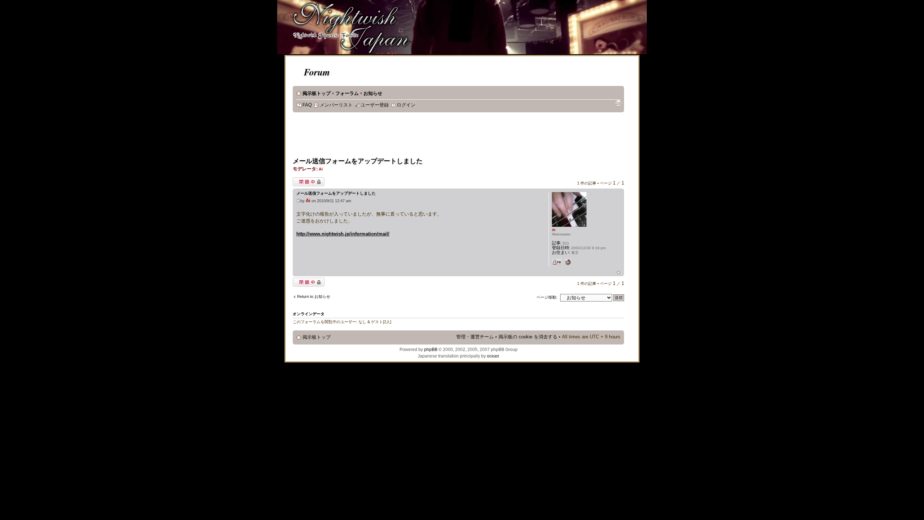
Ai (321, 169)
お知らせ (372, 93)
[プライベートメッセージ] (557, 262)
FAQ (307, 105)
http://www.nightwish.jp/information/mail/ (342, 234)
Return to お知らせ (313, 296)
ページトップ (618, 272)
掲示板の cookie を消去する (527, 336)
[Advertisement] (424, 136)
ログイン (406, 105)
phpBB (430, 349)
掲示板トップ (316, 93)
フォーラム (347, 93)
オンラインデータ (308, 314)
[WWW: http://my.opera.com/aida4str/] (567, 262)
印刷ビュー (618, 103)
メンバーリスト (336, 105)
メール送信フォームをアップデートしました (358, 161)
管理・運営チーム (475, 336)
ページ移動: (546, 297)
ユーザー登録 (375, 105)
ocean (493, 356)
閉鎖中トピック (307, 180)
